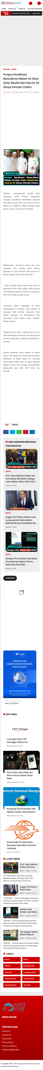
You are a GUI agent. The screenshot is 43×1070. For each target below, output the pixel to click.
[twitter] (12, 432)
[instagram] (15, 1021)
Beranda (6, 69)
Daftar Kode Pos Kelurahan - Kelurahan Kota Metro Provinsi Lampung (21, 845)
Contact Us (6, 1035)
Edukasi (7, 966)
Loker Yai (21, 9)
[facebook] (6, 432)
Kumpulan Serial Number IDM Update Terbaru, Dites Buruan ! (21, 810)
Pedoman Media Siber (10, 1050)
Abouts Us (6, 1031)
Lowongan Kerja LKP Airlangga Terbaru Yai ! (17, 740)
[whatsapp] (19, 432)
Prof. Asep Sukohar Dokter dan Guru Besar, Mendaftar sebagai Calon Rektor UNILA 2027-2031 (20, 478)
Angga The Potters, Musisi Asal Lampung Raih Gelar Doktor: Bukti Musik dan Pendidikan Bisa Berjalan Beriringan (21, 520)
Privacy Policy (7, 1042)
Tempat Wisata (10, 979)
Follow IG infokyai (35, 9)
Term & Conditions (9, 1046)
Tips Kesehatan (10, 985)
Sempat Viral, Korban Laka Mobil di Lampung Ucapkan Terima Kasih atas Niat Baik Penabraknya (21, 561)
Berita (14, 69)
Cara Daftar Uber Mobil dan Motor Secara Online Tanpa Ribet (20, 775)
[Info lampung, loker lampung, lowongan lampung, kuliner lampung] (11, 5)
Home (4, 9)
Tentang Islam (28, 979)
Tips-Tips (27, 985)
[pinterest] (25, 432)
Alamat (7, 959)
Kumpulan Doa (29, 966)
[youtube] (19, 1021)
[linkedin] (32, 432)
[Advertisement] (21, 40)
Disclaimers (7, 1039)
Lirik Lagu (8, 972)
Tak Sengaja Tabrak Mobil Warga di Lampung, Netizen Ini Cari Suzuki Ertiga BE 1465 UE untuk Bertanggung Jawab (29, 933)
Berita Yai (12, 9)
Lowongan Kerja (29, 972)
